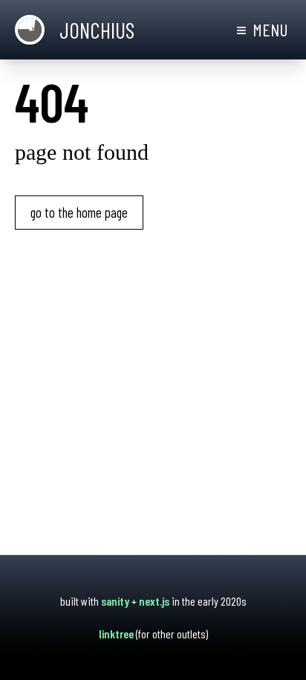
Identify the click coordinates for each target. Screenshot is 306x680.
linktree (116, 633)
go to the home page (79, 212)
